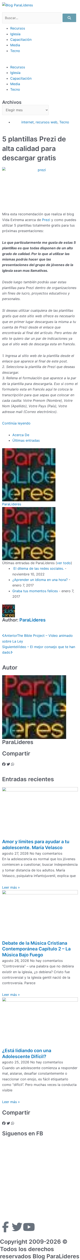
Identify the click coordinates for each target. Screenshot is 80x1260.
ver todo (64, 563)
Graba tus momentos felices (35, 591)
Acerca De (20, 435)
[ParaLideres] (28, 474)
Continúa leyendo (17, 423)
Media (15, 45)
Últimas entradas (26, 440)
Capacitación (21, 39)
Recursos (17, 28)
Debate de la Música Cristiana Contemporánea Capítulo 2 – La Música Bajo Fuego (36, 948)
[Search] (69, 18)
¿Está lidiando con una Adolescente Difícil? (26, 1053)
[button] (40, 61)
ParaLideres (11, 504)
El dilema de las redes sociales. (38, 568)
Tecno (15, 51)
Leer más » (11, 887)
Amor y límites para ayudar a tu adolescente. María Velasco (35, 844)
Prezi (46, 220)
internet (27, 122)
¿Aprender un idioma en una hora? (40, 580)
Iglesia (15, 34)
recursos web (46, 122)
